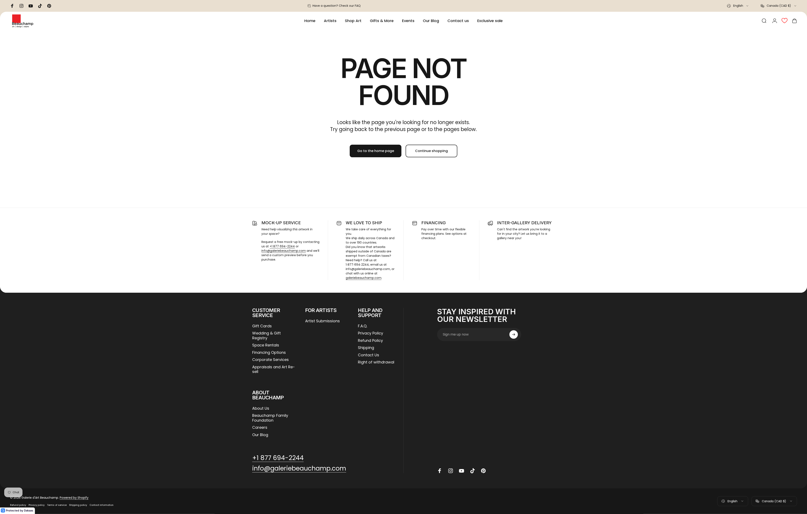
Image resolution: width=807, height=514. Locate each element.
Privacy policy (37, 505)
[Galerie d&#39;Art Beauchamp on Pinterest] (483, 470)
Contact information (101, 505)
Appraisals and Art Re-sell (273, 369)
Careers (259, 427)
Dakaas (28, 510)
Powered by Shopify (74, 498)
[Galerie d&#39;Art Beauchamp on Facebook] (439, 470)
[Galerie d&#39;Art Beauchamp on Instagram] (450, 470)
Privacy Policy (370, 333)
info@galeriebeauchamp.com (283, 251)
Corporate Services (270, 359)
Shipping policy (78, 505)
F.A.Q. (362, 326)
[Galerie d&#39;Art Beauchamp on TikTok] (472, 470)
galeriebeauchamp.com (363, 278)
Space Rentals (265, 345)
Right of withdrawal (376, 362)
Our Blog (260, 435)
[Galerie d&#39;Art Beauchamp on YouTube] (461, 470)
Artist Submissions (322, 321)
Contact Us (368, 355)
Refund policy (18, 505)
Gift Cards (262, 326)
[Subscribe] (513, 334)
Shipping (366, 347)
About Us (260, 408)
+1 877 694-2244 (282, 246)
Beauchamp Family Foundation (270, 418)
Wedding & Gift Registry (266, 335)
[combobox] (738, 6)
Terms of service (57, 505)
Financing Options (269, 352)
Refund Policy (370, 340)
